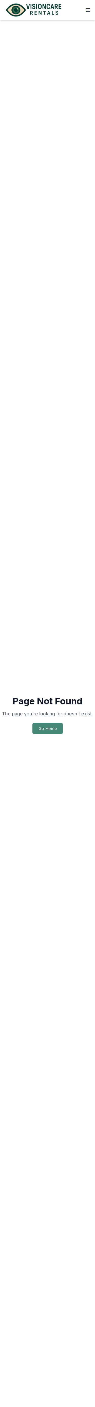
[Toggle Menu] (88, 10)
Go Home (48, 728)
